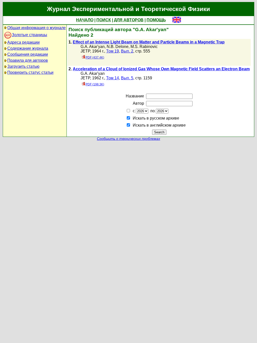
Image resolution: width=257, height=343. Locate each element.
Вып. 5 (127, 78)
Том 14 (112, 78)
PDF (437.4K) (95, 57)
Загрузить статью (23, 66)
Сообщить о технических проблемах (128, 139)
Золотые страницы (29, 35)
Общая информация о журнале (36, 28)
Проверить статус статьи (30, 72)
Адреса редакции (23, 42)
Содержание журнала (27, 48)
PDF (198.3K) (95, 84)
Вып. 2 (127, 51)
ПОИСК (103, 20)
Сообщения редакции (27, 54)
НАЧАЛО (84, 20)
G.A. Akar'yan (93, 46)
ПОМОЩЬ (156, 20)
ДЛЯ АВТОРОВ (129, 20)
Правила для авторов (27, 60)
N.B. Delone (117, 46)
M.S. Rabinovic (144, 46)
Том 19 (112, 51)
